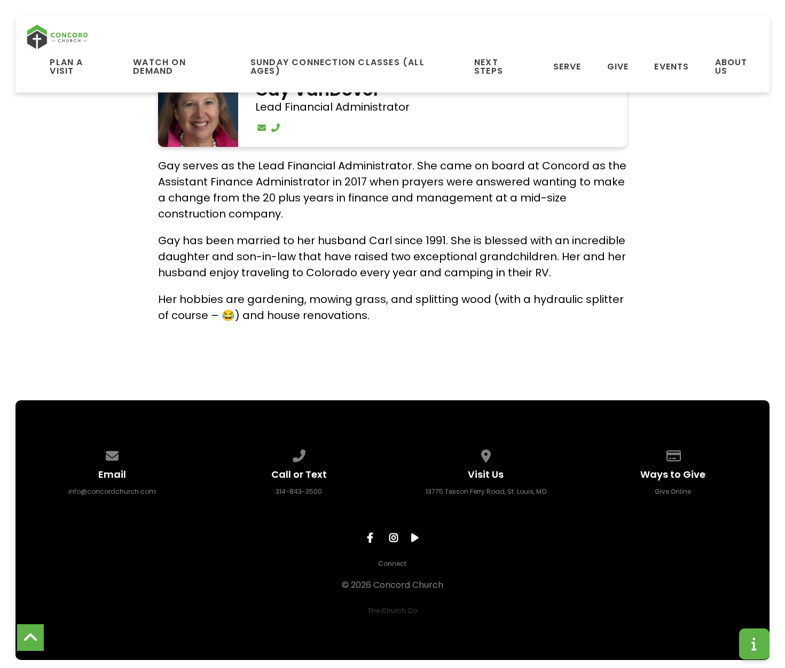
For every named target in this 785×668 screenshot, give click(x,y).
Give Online (673, 491)
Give (618, 67)
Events (671, 67)
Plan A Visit (66, 66)
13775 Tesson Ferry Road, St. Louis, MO (486, 491)
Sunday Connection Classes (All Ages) (337, 66)
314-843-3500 (299, 491)
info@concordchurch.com (112, 491)
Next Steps (488, 66)
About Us (731, 66)
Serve (567, 67)
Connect (392, 563)
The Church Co (392, 610)
